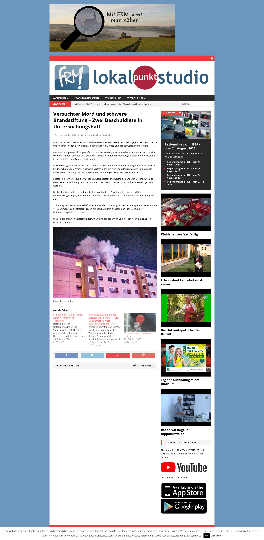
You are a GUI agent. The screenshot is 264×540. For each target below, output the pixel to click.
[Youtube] (212, 58)
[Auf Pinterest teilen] (118, 355)
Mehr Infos (217, 535)
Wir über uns (113, 98)
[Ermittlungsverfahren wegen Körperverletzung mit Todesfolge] (70, 328)
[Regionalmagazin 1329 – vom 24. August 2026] (186, 136)
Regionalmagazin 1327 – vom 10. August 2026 (184, 170)
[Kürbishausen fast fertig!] (186, 229)
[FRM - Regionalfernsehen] (132, 78)
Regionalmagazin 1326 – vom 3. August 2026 (183, 176)
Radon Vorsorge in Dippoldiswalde (174, 432)
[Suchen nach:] (195, 103)
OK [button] (206, 535)
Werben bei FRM (136, 98)
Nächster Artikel (143, 365)
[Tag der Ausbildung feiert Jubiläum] (186, 374)
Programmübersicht (86, 98)
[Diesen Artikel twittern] (92, 355)
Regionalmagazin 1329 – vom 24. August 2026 (182, 146)
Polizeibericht (94, 135)
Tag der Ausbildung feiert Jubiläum (180, 382)
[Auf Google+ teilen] (143, 355)
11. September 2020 (66, 135)
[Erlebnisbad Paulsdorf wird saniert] (186, 275)
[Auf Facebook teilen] (66, 355)
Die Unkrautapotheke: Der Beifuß (181, 332)
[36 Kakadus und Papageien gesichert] (140, 322)
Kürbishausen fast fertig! (180, 234)
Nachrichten (60, 98)
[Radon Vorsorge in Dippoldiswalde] (186, 424)
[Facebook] (206, 58)
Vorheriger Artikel (67, 365)
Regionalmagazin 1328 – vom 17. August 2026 (184, 163)
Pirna (83, 135)
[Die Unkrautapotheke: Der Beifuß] (186, 324)
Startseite (107, 135)
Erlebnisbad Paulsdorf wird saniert (181, 282)
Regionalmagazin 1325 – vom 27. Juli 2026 (186, 183)
